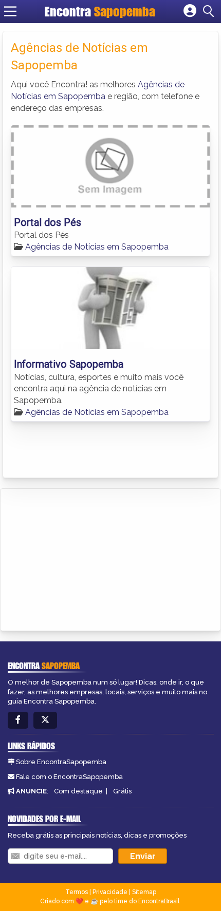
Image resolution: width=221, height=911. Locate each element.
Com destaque (78, 791)
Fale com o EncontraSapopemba (69, 777)
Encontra (100, 11)
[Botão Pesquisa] (210, 11)
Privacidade (110, 892)
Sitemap (144, 892)
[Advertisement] (85, 558)
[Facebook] (18, 720)
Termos (76, 892)
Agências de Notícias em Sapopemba (97, 247)
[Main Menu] (10, 11)
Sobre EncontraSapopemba (61, 762)
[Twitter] (45, 720)
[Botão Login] (189, 11)
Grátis (122, 791)
